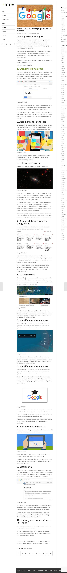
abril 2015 (63, 200)
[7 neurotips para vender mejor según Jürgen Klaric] (65, 286)
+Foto (62, 23)
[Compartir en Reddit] (47, 553)
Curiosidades (30, 33)
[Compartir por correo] (51, 553)
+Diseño (63, 21)
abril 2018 (63, 145)
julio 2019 (63, 117)
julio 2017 (63, 147)
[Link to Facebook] (2, 44)
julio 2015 (63, 190)
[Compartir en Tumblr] (40, 553)
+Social (63, 29)
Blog (62, 33)
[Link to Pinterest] (14, 44)
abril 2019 (63, 127)
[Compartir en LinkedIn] (36, 553)
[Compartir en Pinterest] (33, 553)
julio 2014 (63, 227)
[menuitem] (8, 12)
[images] (35, 16)
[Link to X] (6, 44)
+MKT (62, 27)
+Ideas (63, 25)
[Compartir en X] (22, 553)
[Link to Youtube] (10, 44)
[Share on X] (26, 553)
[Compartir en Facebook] (19, 553)
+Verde (63, 31)
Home (62, 10)
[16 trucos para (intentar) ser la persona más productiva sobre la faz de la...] (1, 286)
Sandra (37, 33)
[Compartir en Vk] (43, 553)
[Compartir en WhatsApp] (29, 553)
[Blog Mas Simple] (8, 4)
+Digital (63, 19)
